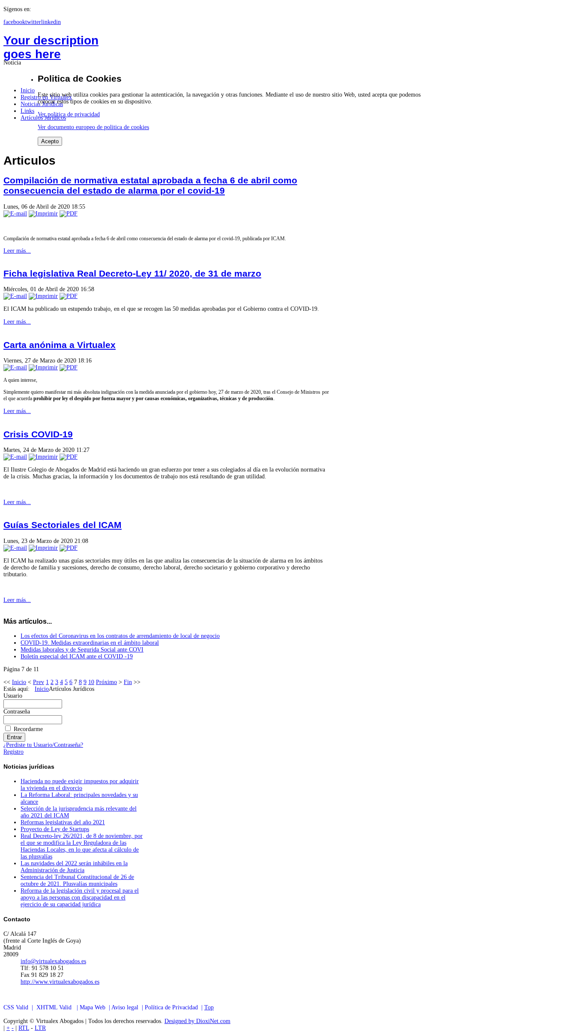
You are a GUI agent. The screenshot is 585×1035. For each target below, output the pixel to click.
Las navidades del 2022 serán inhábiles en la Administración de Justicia (74, 866)
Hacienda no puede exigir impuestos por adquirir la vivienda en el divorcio (80, 784)
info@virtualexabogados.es (53, 961)
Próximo (106, 682)
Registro (13, 752)
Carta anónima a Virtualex (59, 345)
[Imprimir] (43, 213)
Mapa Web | (95, 1007)
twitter (33, 22)
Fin (128, 682)
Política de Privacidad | (174, 1007)
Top (209, 1007)
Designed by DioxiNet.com (197, 1021)
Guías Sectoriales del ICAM (62, 525)
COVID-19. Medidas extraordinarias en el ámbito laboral (90, 643)
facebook (14, 22)
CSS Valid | (19, 1007)
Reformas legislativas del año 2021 (63, 822)
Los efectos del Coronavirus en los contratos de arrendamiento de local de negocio (120, 636)
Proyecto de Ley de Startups (55, 829)
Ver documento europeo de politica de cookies (93, 127)
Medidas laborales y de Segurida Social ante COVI (82, 649)
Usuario (12, 696)
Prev (38, 682)
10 (91, 682)
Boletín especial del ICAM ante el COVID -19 (77, 656)
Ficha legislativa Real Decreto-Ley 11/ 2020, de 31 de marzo (132, 273)
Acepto (50, 141)
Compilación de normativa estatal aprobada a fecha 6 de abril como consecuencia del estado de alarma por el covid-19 (150, 185)
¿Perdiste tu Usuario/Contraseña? (43, 745)
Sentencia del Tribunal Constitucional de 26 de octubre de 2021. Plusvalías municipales (77, 880)
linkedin (51, 22)
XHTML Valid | (58, 1007)
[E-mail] (15, 213)
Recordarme (28, 729)
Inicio (19, 682)
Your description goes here (50, 47)
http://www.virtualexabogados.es (60, 982)
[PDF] (69, 213)
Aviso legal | (128, 1007)
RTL (23, 1028)
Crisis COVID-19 (38, 434)
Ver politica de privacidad (69, 114)
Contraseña (16, 711)
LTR (40, 1028)
